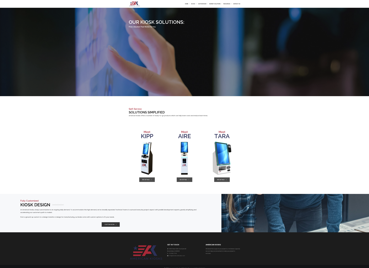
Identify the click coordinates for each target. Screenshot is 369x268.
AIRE (184, 136)
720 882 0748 (173, 253)
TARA (222, 136)
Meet (147, 132)
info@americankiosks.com (177, 255)
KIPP (147, 136)
